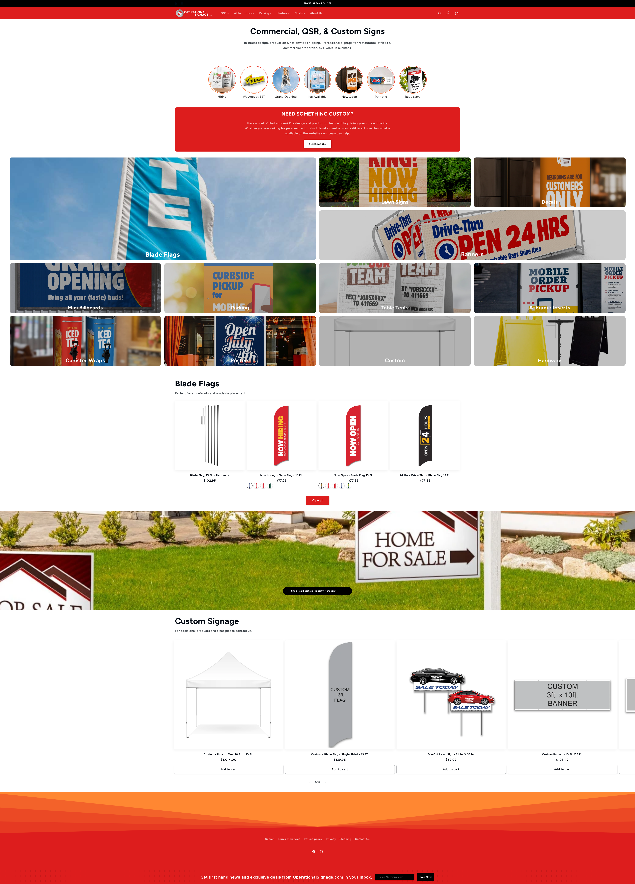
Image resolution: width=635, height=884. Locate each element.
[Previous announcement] (261, 3)
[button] (440, 13)
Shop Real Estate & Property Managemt (314, 590)
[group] (222, 82)
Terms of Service (289, 839)
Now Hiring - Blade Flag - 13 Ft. (281, 475)
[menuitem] (225, 13)
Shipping (345, 839)
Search (269, 839)
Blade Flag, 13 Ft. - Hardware (210, 475)
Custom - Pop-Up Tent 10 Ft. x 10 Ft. (228, 754)
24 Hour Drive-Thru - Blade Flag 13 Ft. (425, 475)
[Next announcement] (373, 3)
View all (317, 500)
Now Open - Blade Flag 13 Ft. (353, 475)
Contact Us (317, 144)
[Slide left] (309, 782)
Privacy (331, 839)
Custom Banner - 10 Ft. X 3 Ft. (562, 754)
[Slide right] (325, 782)
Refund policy (313, 839)
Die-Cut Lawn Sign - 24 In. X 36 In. (451, 754)
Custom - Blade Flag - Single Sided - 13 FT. (340, 754)
